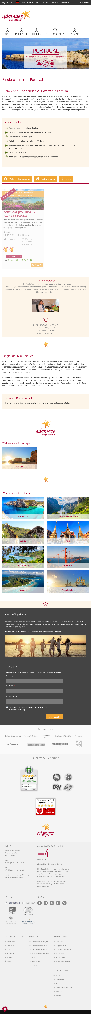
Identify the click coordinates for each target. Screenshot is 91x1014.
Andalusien (11, 942)
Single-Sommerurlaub (39, 946)
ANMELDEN (54, 717)
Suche (7, 34)
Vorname (9, 676)
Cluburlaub (59, 942)
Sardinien (10, 953)
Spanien (10, 957)
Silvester (34, 965)
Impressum (60, 991)
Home (63, 1012)
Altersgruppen (55, 34)
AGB (57, 984)
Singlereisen (60, 953)
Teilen (68, 179)
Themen (36, 34)
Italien (9, 949)
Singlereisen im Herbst (39, 949)
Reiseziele (21, 34)
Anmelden (84, 2)
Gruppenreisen (61, 946)
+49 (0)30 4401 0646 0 (30, 2)
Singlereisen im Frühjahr (39, 942)
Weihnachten (36, 961)
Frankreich (11, 946)
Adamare (74, 34)
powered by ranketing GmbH (80, 1012)
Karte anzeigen (48, 179)
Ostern (33, 957)
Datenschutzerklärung (64, 987)
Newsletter (65, 2)
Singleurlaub (60, 957)
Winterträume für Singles (40, 953)
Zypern (9, 961)
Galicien (58, 995)
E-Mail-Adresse (11, 696)
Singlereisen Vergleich (63, 961)
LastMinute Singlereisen (64, 949)
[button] (5, 1009)
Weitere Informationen (19, 179)
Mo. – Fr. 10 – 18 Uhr (50, 2)
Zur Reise (35, 265)
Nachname (10, 686)
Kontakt (10, 2)
